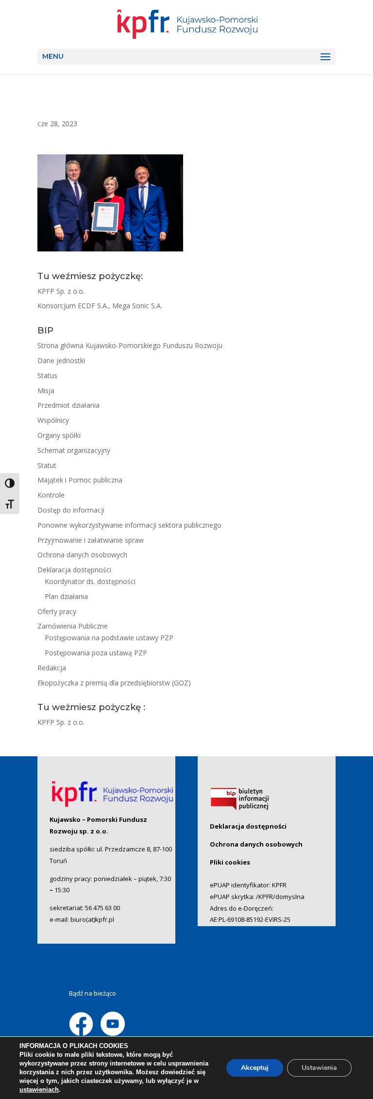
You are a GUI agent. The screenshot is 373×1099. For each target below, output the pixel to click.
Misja (45, 390)
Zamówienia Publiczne (72, 626)
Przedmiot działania (68, 405)
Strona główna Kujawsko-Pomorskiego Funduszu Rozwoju (129, 345)
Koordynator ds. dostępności (90, 581)
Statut (46, 465)
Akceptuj (255, 1067)
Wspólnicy (53, 420)
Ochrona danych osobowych (82, 554)
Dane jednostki (61, 360)
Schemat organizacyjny (73, 450)
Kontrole (51, 495)
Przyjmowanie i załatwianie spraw (90, 540)
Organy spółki (59, 435)
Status (47, 375)
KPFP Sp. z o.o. (61, 291)
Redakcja (51, 667)
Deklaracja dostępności (74, 569)
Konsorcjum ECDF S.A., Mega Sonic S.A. (99, 305)
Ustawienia (319, 1067)
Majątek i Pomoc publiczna (79, 479)
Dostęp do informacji (70, 510)
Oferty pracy (56, 611)
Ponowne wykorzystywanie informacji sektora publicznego (129, 525)
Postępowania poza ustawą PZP (96, 652)
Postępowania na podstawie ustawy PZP (109, 637)
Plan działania (66, 596)
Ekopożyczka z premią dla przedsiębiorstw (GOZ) (114, 682)
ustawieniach (39, 1089)
